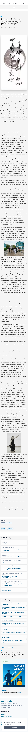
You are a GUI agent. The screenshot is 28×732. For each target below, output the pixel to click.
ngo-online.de (6, 701)
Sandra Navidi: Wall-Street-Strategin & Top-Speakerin (11, 603)
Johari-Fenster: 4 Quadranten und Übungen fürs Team (13, 613)
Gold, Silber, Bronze (6, 590)
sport (3, 528)
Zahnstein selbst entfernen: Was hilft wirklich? (13, 632)
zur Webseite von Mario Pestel (18, 510)
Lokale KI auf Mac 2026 (7, 620)
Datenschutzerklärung (7, 716)
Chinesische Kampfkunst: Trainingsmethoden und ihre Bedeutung (13, 584)
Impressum (4, 714)
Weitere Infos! (20, 692)
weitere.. (10, 528)
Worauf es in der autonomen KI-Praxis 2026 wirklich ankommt (13, 624)
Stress (9, 154)
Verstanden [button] (14, 727)
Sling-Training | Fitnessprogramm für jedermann (14, 562)
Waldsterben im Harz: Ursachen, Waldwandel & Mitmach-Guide (14, 636)
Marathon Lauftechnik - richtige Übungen (12, 556)
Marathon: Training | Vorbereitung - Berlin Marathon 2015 (12, 569)
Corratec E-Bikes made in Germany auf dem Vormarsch (11, 549)
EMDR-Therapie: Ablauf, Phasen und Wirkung (13, 617)
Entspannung (21, 353)
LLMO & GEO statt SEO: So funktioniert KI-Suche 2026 (12, 628)
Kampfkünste (15, 488)
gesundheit (8, 522)
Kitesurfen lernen (6, 543)
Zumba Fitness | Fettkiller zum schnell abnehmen (9, 577)
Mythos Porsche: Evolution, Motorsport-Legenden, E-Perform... (14, 608)
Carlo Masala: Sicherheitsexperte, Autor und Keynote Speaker (13, 641)
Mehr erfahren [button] (7, 724)
